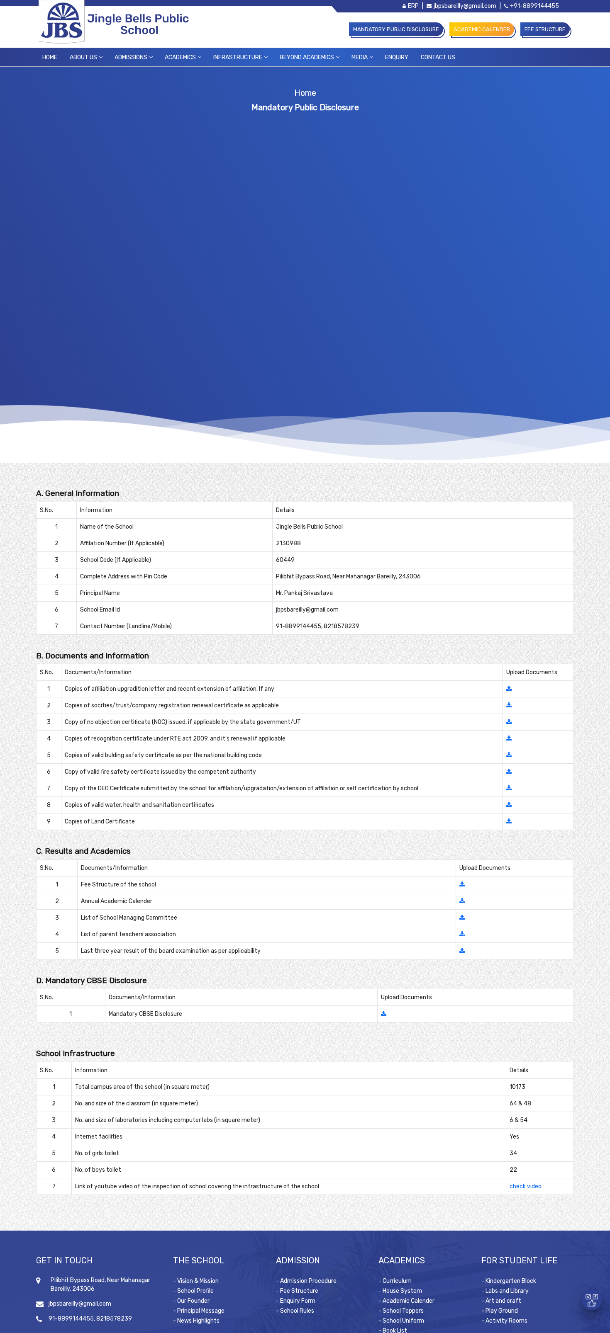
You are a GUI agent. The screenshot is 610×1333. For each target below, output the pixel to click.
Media (359, 57)
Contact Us (438, 57)
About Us (83, 57)
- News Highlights (196, 1320)
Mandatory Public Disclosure (396, 29)
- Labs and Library (505, 1290)
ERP (413, 6)
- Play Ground (499, 1310)
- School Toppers (401, 1310)
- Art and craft (501, 1300)
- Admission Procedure (306, 1280)
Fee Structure (545, 29)
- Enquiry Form (295, 1300)
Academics (180, 57)
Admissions (131, 57)
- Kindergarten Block (508, 1280)
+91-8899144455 (534, 6)
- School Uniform (401, 1320)
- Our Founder (191, 1300)
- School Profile (193, 1290)
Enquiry (396, 57)
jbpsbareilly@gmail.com (465, 6)
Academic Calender (482, 29)
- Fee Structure (297, 1290)
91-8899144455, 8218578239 (90, 1318)
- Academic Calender (406, 1300)
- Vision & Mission (196, 1280)
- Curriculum (395, 1280)
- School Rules (295, 1310)
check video (526, 1186)
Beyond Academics (307, 57)
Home (49, 57)
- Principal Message (198, 1310)
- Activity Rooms (504, 1320)
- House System (400, 1290)
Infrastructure (237, 57)
